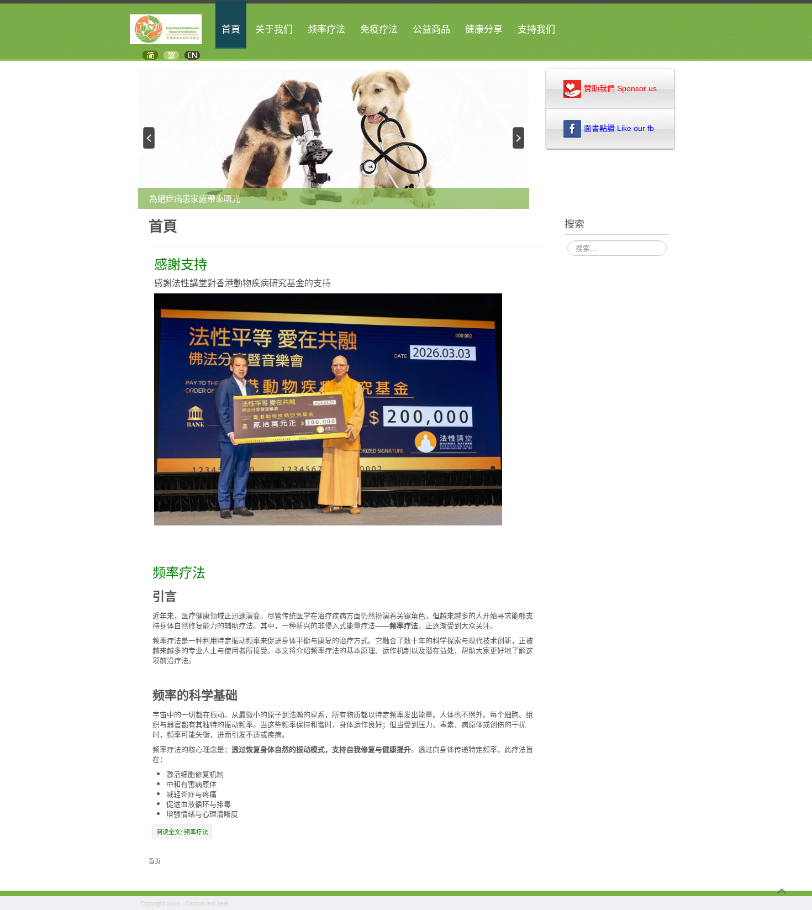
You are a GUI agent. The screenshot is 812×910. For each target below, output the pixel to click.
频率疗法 (326, 29)
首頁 (231, 29)
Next (519, 138)
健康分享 (484, 29)
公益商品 (431, 29)
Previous (148, 138)
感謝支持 (180, 264)
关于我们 (274, 29)
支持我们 (536, 29)
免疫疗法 (379, 29)
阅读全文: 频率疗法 (182, 831)
